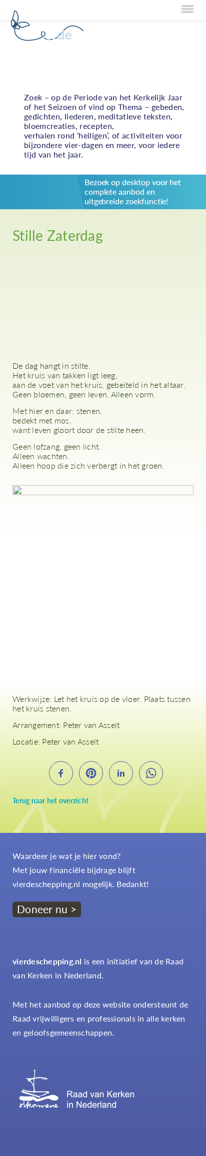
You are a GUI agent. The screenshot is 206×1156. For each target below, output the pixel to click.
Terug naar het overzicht (50, 800)
